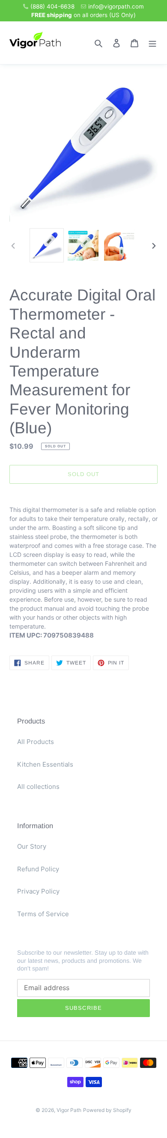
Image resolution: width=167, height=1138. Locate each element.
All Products (35, 742)
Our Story (31, 846)
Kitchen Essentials (45, 764)
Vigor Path (69, 1110)
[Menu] (152, 43)
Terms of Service (43, 914)
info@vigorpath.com (116, 6)
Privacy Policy (38, 891)
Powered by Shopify (107, 1110)
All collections (38, 786)
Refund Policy (38, 869)
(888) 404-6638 (52, 6)
